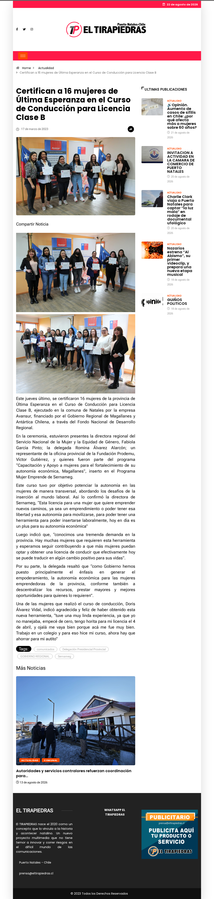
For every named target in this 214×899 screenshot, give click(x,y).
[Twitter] (24, 29)
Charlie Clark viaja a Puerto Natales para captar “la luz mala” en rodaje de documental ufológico (180, 210)
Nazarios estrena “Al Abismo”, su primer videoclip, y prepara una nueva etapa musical (179, 261)
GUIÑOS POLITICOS (177, 301)
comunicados (45, 649)
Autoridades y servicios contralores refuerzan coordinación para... (73, 773)
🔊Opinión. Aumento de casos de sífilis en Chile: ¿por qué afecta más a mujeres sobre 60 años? (182, 116)
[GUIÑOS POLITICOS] (152, 301)
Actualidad (46, 68)
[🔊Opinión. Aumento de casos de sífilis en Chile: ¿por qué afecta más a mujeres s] (152, 106)
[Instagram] (32, 29)
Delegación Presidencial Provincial (84, 649)
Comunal (50, 760)
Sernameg (64, 656)
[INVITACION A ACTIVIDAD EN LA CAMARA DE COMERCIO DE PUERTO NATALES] (152, 154)
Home (26, 68)
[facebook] (17, 29)
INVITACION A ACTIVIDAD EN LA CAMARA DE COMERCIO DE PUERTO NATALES (181, 162)
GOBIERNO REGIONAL (35, 656)
